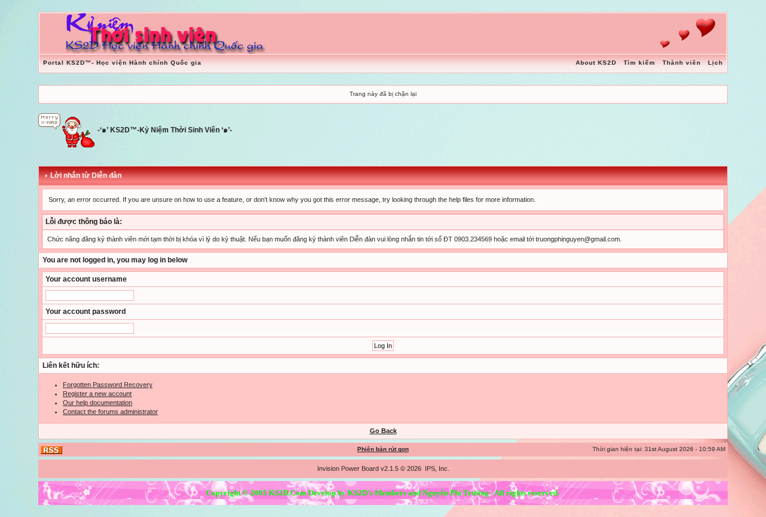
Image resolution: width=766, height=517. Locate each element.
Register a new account (97, 393)
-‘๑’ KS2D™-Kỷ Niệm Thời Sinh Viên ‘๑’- (165, 130)
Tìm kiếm (639, 62)
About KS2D (596, 62)
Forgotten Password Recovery (108, 384)
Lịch (715, 62)
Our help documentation (97, 402)
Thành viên (681, 62)
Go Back (383, 430)
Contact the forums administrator (110, 411)
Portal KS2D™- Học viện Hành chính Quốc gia (122, 62)
